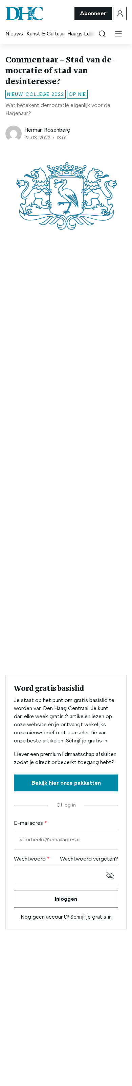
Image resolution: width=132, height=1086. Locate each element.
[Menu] (118, 33)
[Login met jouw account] (120, 13)
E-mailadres (29, 823)
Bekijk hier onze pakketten (66, 783)
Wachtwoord (30, 859)
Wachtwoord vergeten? (89, 859)
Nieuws (14, 33)
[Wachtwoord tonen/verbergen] (110, 875)
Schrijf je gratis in (91, 917)
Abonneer (93, 13)
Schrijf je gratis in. (87, 740)
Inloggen (66, 899)
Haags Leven (82, 33)
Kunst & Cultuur (45, 33)
